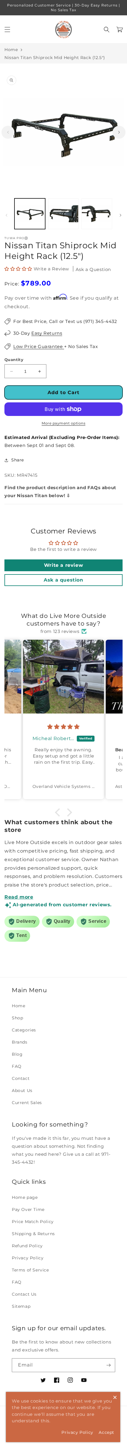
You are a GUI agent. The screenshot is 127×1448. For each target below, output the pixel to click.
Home (11, 49)
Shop (17, 1018)
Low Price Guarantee (38, 346)
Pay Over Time (28, 1209)
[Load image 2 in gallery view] (63, 213)
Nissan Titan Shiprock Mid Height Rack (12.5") (54, 57)
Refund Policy (27, 1245)
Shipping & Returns (33, 1233)
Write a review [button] (63, 565)
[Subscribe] (108, 1365)
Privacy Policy (27, 1258)
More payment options (63, 423)
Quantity (13, 359)
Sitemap (21, 1306)
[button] (7, 29)
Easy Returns (46, 333)
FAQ (17, 1066)
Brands (19, 1042)
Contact (21, 1078)
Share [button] (17, 460)
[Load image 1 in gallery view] (29, 213)
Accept (106, 1432)
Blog (17, 1054)
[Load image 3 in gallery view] (97, 213)
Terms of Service (30, 1270)
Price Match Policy (33, 1221)
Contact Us (24, 1294)
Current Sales (27, 1102)
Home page (25, 1197)
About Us (22, 1090)
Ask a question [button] (63, 580)
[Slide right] (119, 132)
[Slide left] (7, 132)
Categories (24, 1030)
